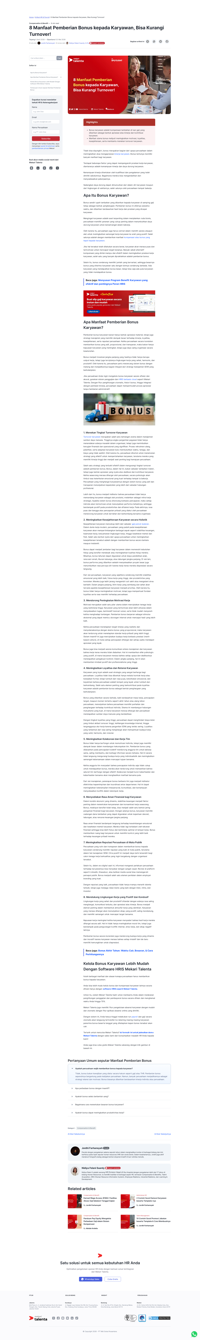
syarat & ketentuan (48, 146)
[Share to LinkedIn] (160, 41)
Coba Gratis (113, 1279)
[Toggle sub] (61, 77)
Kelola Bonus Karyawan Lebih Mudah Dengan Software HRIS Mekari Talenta (45, 83)
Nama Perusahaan (40, 127)
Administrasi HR (141, 1195)
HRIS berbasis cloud (128, 379)
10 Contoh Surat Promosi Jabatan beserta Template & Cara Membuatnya (153, 1219)
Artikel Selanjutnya (162, 1134)
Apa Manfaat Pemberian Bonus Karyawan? (44, 77)
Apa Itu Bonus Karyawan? (38, 72)
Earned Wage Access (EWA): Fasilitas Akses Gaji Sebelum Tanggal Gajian (100, 1199)
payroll (135, 1017)
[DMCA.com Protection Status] (159, 1318)
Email (34, 117)
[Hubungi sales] (193, 1334)
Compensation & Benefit (38, 23)
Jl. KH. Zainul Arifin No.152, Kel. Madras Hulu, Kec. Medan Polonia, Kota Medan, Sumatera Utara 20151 (153, 1306)
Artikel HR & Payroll (42, 17)
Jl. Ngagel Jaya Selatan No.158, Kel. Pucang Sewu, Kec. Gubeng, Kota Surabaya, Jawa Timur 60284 (81, 1306)
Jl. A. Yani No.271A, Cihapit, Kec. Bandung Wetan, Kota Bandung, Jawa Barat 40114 (117, 1306)
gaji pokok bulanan (140, 524)
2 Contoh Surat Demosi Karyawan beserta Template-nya (151, 1199)
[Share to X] (147, 41)
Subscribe (45, 138)
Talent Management (142, 1215)
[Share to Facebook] (167, 41)
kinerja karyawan (121, 154)
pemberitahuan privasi (40, 148)
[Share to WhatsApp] (154, 41)
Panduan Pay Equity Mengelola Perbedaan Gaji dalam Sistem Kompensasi (97, 1221)
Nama (34, 107)
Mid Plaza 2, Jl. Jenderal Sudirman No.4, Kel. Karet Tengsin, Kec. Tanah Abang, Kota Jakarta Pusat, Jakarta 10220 (45, 1307)
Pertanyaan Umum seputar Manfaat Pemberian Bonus (45, 89)
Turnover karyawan (91, 437)
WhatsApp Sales (92, 1279)
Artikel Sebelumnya (76, 1134)
